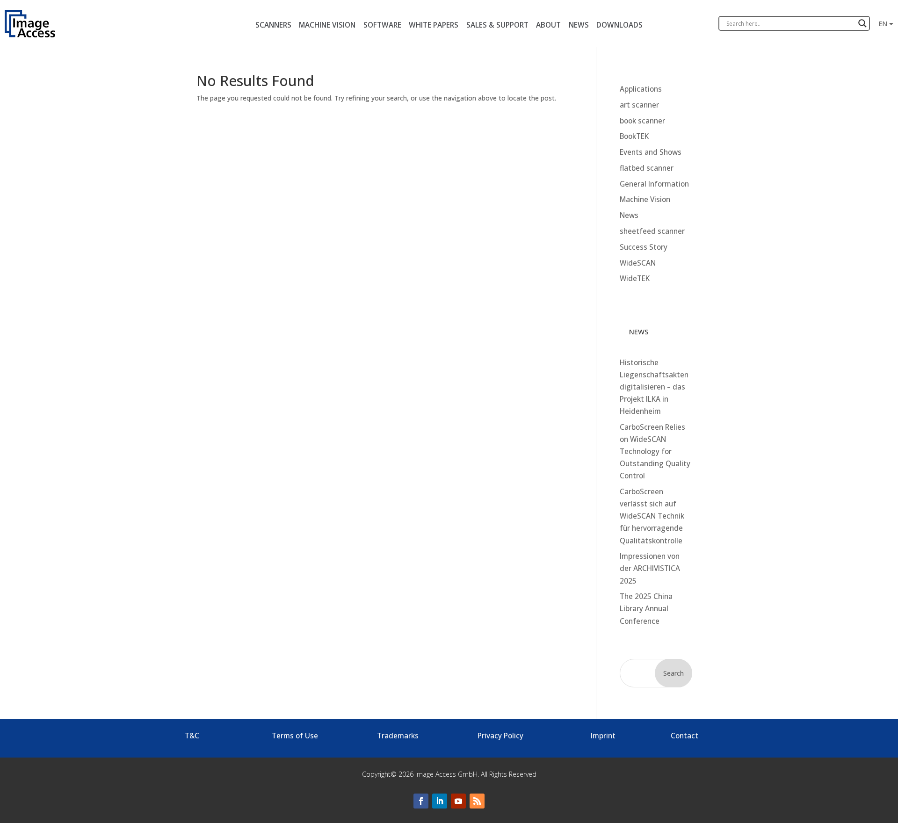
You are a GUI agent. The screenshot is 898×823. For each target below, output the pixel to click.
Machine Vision (645, 199)
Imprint (603, 736)
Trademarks (398, 736)
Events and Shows (650, 152)
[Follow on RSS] (477, 801)
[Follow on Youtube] (458, 801)
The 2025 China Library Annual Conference (646, 609)
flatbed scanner (647, 168)
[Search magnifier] (862, 23)
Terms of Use (295, 736)
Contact (684, 736)
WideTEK (635, 278)
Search (673, 673)
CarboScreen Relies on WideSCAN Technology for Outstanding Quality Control (655, 451)
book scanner (642, 121)
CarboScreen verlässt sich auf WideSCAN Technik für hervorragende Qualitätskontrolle (652, 516)
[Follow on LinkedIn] (439, 801)
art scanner (639, 105)
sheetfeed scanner (652, 231)
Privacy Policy (500, 736)
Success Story (643, 247)
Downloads (619, 25)
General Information (654, 184)
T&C (192, 736)
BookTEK (634, 136)
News (629, 215)
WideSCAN (638, 263)
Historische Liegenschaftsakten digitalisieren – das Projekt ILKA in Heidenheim (654, 387)
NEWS (579, 25)
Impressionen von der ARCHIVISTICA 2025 (650, 568)
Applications (641, 89)
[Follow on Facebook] (420, 801)
